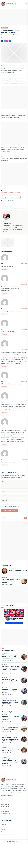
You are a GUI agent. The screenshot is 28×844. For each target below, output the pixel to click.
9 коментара (6, 37)
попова (17, 193)
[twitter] (5, 41)
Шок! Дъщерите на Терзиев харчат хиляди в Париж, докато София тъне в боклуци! (10, 739)
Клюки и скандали (5, 813)
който (12, 197)
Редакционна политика (7, 831)
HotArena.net (7, 34)
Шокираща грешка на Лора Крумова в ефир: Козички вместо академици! (9, 656)
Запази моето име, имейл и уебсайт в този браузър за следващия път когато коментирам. (14, 505)
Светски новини (5, 804)
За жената (4, 577)
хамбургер (5, 197)
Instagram (3, 829)
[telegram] (10, 41)
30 (12, 683)
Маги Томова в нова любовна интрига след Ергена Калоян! (10, 728)
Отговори (4, 269)
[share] (7, 41)
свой (18, 197)
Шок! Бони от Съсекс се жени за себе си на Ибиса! (11, 749)
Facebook (3, 824)
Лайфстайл (4, 27)
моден (10, 193)
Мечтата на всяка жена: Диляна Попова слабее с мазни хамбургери (11, 581)
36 (12, 673)
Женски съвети (5, 806)
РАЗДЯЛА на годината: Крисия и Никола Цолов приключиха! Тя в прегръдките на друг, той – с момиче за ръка (11, 669)
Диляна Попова (12, 568)
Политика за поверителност (8, 834)
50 (12, 660)
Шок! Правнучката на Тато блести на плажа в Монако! (9, 680)
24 (12, 694)
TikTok (2, 827)
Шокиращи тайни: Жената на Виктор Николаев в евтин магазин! (10, 690)
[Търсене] (25, 518)
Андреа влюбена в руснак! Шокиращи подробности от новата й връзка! (10, 702)
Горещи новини (4, 809)
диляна (4, 193)
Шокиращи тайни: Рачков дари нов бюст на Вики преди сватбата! (10, 718)
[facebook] (2, 41)
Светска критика (5, 811)
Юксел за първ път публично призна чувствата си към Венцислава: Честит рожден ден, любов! (10, 761)
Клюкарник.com (5, 784)
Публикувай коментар (9, 510)
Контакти (3, 816)
